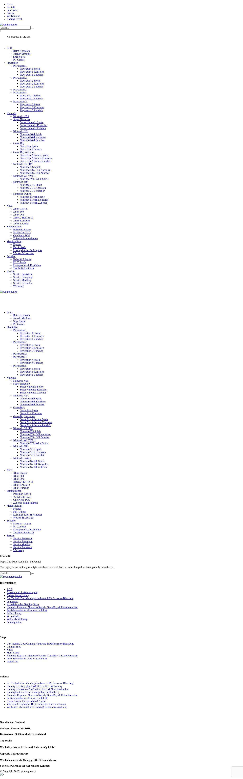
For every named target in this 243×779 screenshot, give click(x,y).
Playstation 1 (20, 65)
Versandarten (13, 616)
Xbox (10, 205)
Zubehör (11, 256)
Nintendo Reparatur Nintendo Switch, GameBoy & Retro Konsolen (42, 607)
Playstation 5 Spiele (30, 104)
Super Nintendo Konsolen (33, 125)
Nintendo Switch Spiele (32, 196)
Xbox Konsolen (21, 220)
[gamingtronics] (8, 24)
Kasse (10, 649)
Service (10, 13)
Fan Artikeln (19, 247)
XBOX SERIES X (23, 217)
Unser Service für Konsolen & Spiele (26, 701)
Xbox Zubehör (21, 223)
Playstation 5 (20, 101)
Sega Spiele (19, 56)
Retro (9, 47)
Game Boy (19, 143)
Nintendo (11, 113)
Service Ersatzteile (22, 274)
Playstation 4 (20, 92)
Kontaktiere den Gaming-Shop (23, 604)
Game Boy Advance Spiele (34, 155)
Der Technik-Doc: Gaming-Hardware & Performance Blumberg (40, 598)
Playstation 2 (20, 77)
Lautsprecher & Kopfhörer (27, 265)
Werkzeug (18, 286)
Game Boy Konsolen (31, 149)
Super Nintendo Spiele (31, 122)
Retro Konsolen (21, 50)
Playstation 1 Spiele (30, 68)
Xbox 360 (18, 211)
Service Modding (22, 280)
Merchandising (14, 241)
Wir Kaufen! (13, 16)
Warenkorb (12, 661)
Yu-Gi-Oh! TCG (22, 232)
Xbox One (18, 214)
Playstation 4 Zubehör (31, 98)
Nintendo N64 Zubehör (32, 140)
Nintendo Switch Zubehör (33, 202)
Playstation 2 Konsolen (32, 83)
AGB (9, 589)
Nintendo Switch (22, 193)
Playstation (12, 62)
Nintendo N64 (20, 131)
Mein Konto (13, 652)
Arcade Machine (22, 53)
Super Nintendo (21, 119)
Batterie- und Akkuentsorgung (22, 592)
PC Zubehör (19, 262)
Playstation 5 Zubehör (31, 110)
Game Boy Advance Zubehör (35, 161)
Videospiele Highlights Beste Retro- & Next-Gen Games (36, 704)
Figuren (17, 244)
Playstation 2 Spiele (30, 80)
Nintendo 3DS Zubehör (32, 190)
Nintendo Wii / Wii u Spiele (34, 178)
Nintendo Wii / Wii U (24, 175)
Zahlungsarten (14, 622)
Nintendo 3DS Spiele (31, 184)
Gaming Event (14, 19)
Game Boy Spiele (29, 146)
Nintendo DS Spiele (30, 167)
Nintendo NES (21, 116)
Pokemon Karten (22, 229)
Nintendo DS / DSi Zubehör (34, 173)
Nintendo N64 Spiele (31, 134)
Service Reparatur (22, 283)
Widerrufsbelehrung (17, 619)
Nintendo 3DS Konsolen (33, 187)
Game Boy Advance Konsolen (36, 158)
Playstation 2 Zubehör (31, 86)
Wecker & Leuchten (23, 253)
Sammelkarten (14, 226)
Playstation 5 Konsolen (32, 107)
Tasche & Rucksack (23, 268)
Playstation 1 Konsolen (32, 71)
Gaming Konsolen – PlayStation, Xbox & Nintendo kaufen (37, 689)
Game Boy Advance (24, 152)
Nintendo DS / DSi (23, 164)
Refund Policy (14, 613)
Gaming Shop (14, 646)
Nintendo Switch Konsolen (34, 199)
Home (10, 4)
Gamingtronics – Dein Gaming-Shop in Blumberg (33, 692)
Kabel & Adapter (22, 259)
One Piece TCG (21, 235)
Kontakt (11, 7)
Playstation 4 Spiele (30, 95)
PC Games (18, 59)
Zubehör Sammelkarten (25, 238)
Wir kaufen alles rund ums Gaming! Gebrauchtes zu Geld (36, 707)
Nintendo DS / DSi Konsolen (35, 170)
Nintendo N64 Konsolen (33, 137)
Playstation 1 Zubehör (31, 74)
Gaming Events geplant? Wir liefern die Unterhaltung (34, 686)
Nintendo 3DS (20, 181)
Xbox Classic (20, 208)
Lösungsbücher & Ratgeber (27, 250)
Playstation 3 (20, 89)
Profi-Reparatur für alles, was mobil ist (27, 610)
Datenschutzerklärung (18, 595)
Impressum (12, 10)
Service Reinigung (23, 277)
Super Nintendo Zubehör (33, 128)
